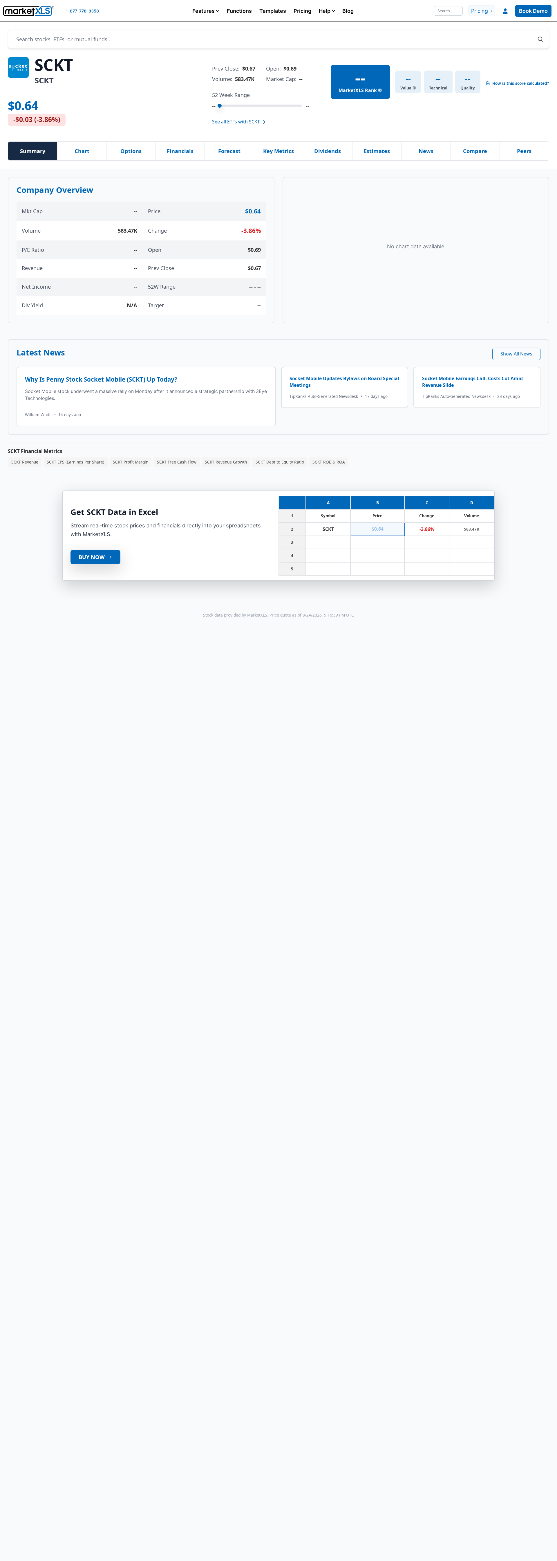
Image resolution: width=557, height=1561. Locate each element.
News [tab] (426, 151)
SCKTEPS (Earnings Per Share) (75, 462)
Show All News (516, 354)
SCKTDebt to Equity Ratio (280, 462)
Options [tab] (131, 151)
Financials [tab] (180, 151)
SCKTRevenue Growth (226, 462)
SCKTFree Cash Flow (176, 462)
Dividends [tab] (327, 151)
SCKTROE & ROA (328, 462)
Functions (239, 11)
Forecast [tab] (229, 151)
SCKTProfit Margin (130, 462)
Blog (348, 11)
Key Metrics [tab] (278, 151)
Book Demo (533, 11)
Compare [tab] (475, 151)
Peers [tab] (524, 151)
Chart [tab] (82, 151)
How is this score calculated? (520, 83)
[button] (206, 11)
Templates (272, 11)
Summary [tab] (32, 151)
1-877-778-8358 (82, 10)
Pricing (302, 11)
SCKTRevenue (24, 462)
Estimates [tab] (377, 151)
